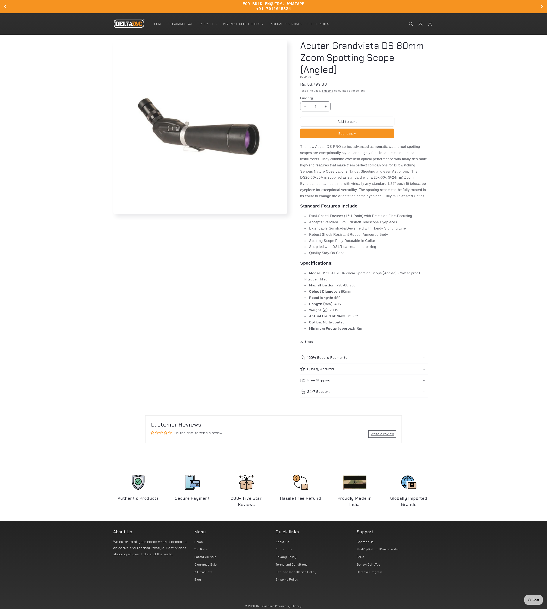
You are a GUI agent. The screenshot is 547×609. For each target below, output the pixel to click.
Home (198, 542)
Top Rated (201, 549)
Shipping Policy (287, 579)
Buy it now (347, 134)
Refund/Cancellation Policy (296, 572)
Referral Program (369, 572)
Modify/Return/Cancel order (378, 549)
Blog (197, 579)
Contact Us (284, 549)
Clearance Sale (205, 564)
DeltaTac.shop (265, 606)
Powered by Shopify (288, 606)
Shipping (327, 90)
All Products (203, 572)
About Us (282, 542)
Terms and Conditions (292, 564)
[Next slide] (541, 6)
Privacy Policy (286, 557)
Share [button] (308, 342)
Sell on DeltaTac (368, 564)
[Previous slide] (5, 6)
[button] (411, 24)
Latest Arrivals (205, 557)
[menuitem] (158, 23)
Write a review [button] (382, 434)
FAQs (360, 557)
